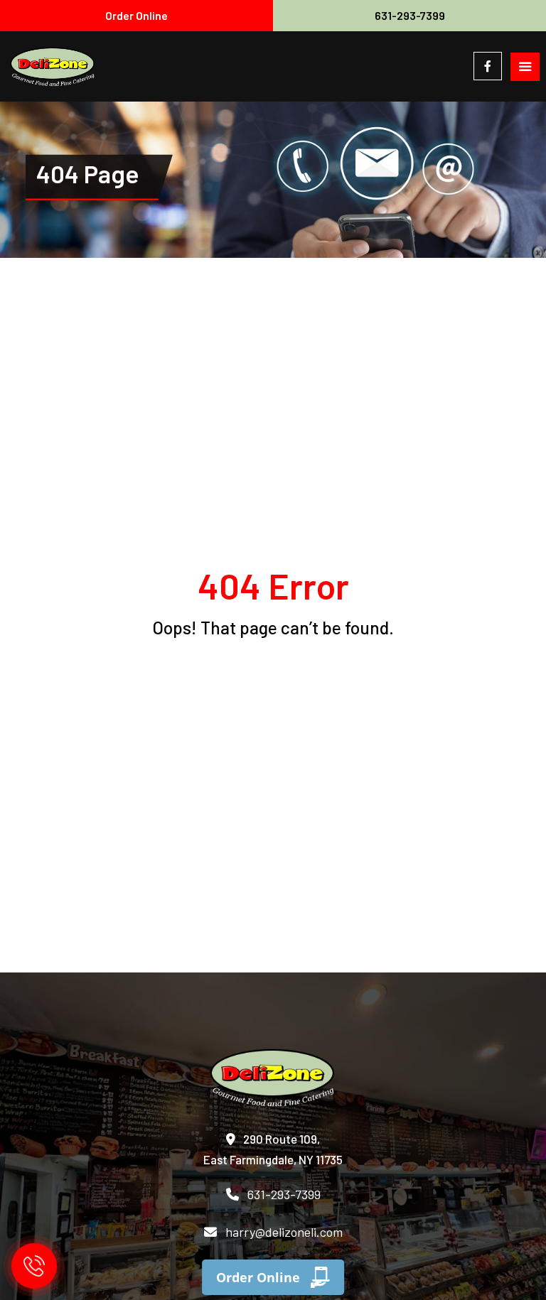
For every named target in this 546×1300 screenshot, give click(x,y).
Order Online (136, 15)
